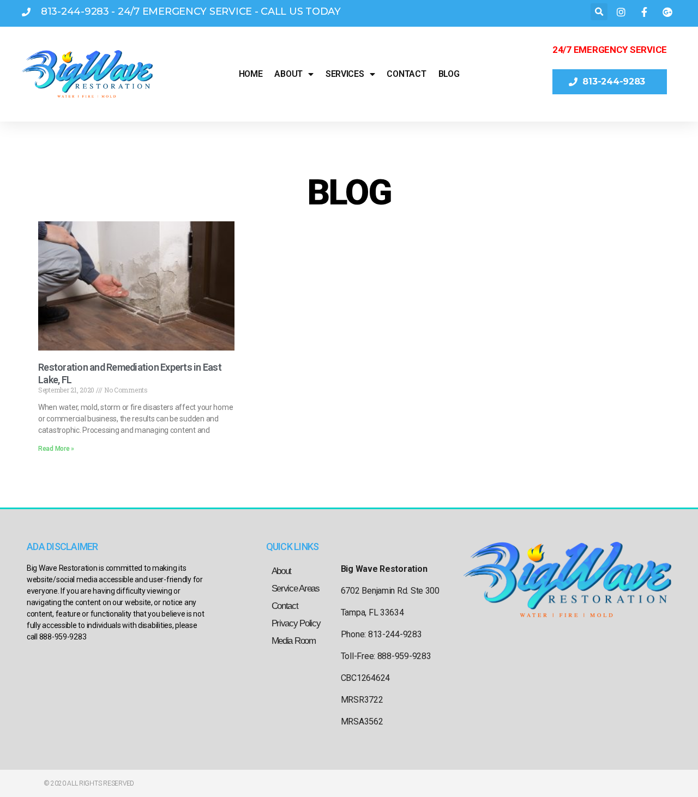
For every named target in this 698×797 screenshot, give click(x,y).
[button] (599, 11)
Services (345, 74)
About (288, 74)
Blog (449, 74)
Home (251, 74)
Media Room (294, 641)
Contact (406, 74)
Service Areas (296, 588)
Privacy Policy (296, 623)
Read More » (56, 448)
